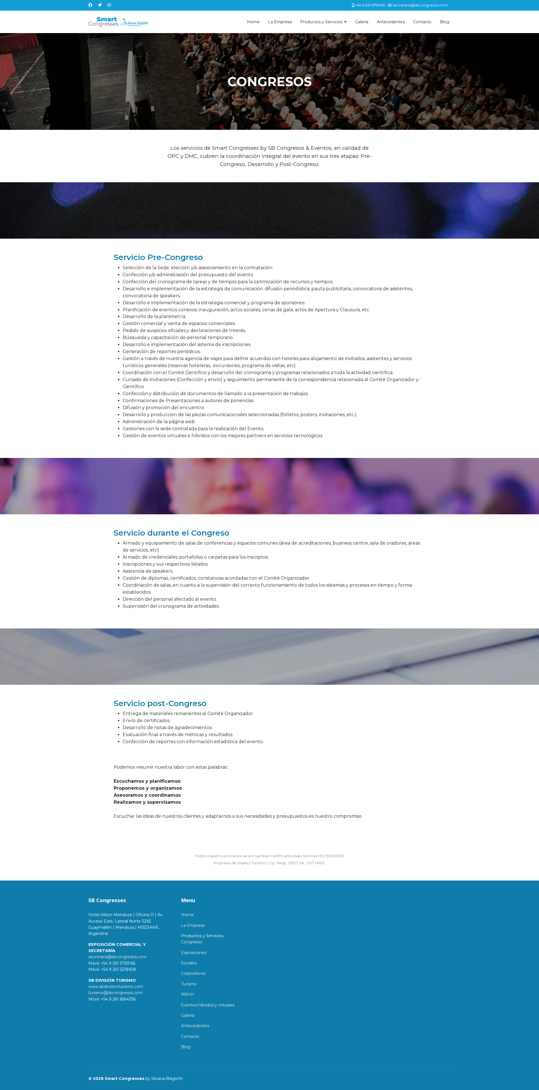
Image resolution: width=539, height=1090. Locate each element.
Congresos (191, 941)
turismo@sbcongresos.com (115, 992)
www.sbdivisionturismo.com (115, 986)
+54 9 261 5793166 (370, 5)
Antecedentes (391, 21)
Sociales (189, 962)
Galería (361, 21)
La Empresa (280, 21)
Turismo (189, 984)
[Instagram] (109, 5)
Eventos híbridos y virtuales (207, 1005)
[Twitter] (100, 5)
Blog (444, 21)
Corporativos (193, 973)
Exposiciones (193, 952)
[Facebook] (90, 5)
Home (253, 21)
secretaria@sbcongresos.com (420, 5)
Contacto (422, 21)
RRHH (187, 994)
